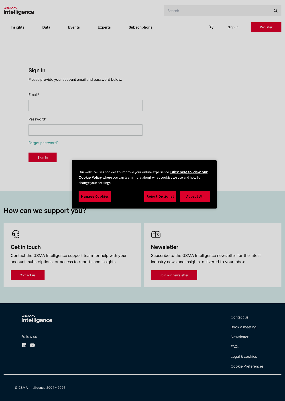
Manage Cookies (95, 196)
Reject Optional (160, 196)
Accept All (195, 196)
